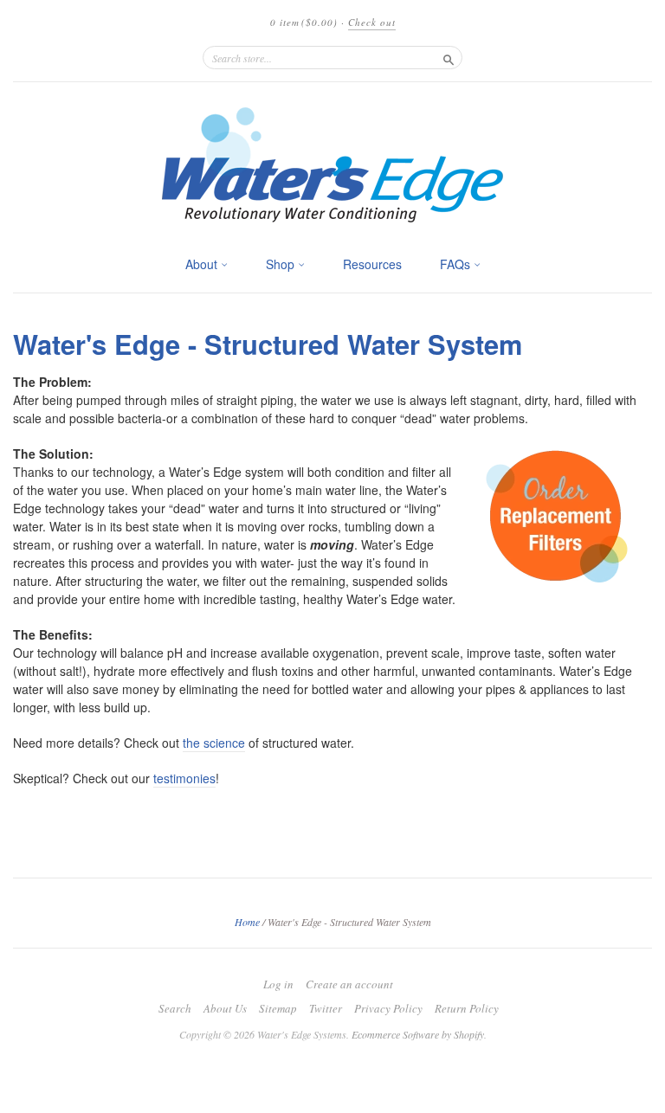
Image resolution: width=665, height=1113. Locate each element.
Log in (278, 984)
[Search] (448, 57)
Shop (282, 264)
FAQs (457, 264)
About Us (225, 1008)
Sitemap (278, 1008)
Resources (372, 264)
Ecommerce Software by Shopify (418, 1034)
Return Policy (467, 1008)
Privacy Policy (388, 1008)
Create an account (349, 984)
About (203, 264)
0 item (304, 22)
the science (214, 742)
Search (174, 1008)
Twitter (325, 1008)
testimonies (184, 778)
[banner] (332, 164)
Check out (372, 22)
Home (247, 922)
